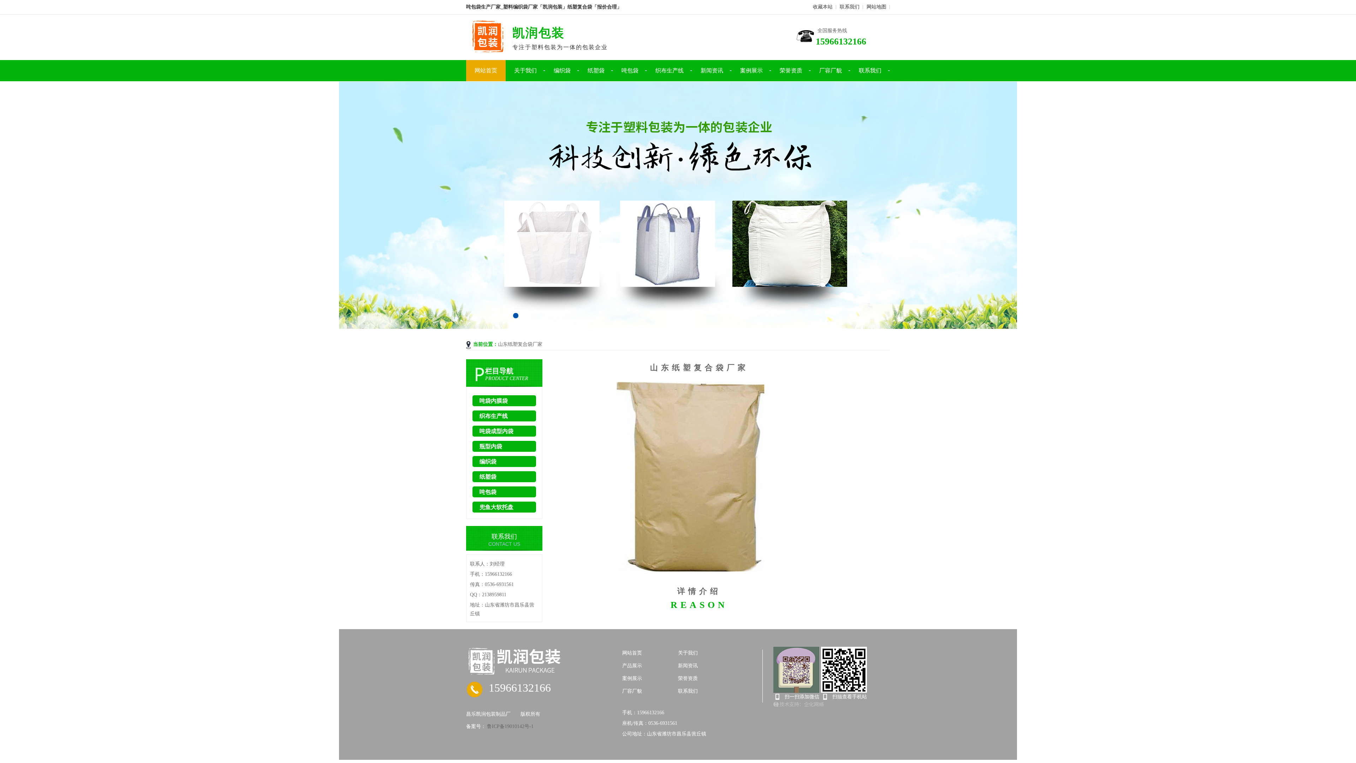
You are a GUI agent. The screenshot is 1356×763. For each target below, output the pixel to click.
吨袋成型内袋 (496, 431)
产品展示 (632, 665)
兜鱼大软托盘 (496, 507)
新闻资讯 (712, 70)
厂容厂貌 (830, 70)
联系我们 (850, 7)
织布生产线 (669, 70)
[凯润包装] (489, 50)
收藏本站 (823, 7)
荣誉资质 (791, 70)
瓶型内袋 (491, 446)
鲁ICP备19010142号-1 (510, 726)
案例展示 (751, 70)
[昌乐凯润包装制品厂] (544, 661)
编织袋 (562, 70)
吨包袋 (630, 70)
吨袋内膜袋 (494, 401)
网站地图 (876, 7)
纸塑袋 (596, 70)
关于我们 (525, 70)
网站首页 (486, 70)
